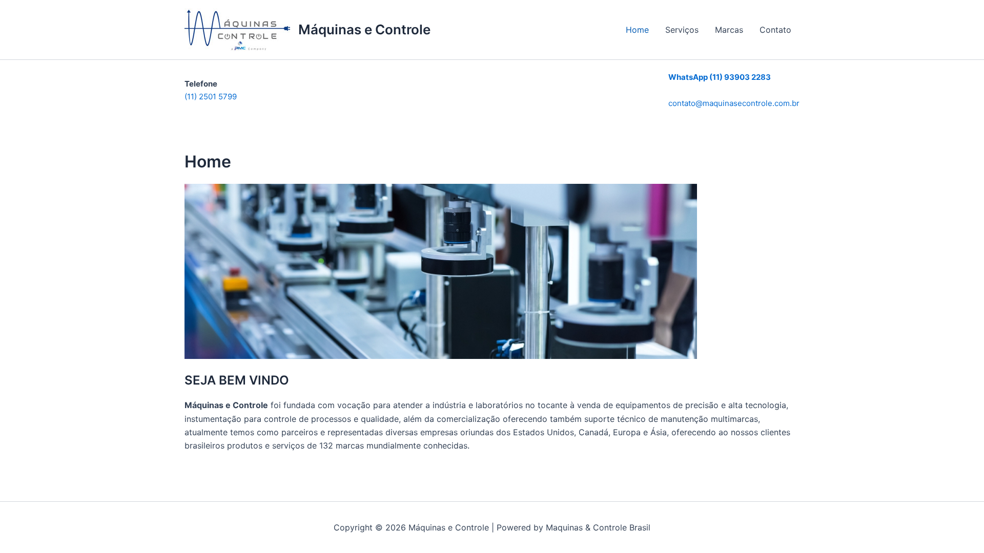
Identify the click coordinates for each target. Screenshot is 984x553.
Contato (775, 30)
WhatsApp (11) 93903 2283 (719, 77)
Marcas (729, 30)
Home (637, 30)
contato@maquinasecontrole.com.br (733, 103)
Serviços (682, 30)
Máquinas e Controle (364, 29)
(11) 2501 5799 (210, 96)
